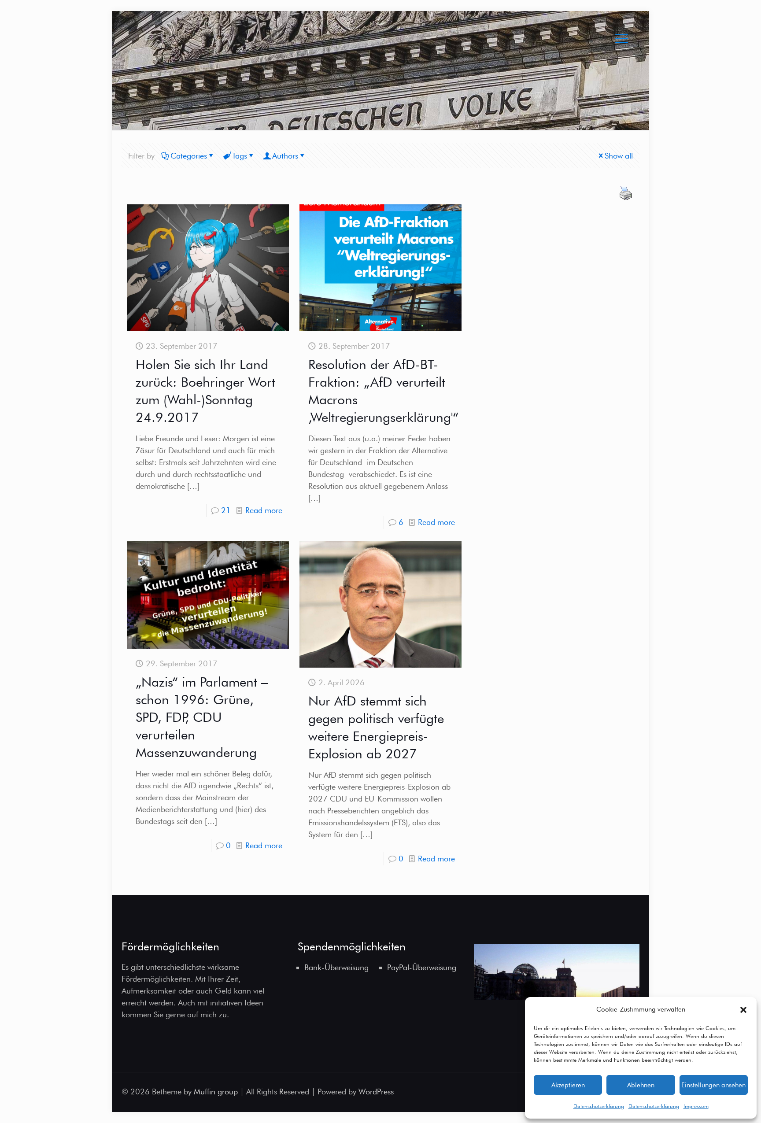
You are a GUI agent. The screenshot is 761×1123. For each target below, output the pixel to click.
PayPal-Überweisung (421, 967)
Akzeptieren (568, 1085)
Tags (239, 155)
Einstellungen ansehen (713, 1085)
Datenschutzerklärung (598, 1106)
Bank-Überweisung (336, 967)
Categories (188, 155)
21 (226, 510)
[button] (743, 1009)
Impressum (696, 1106)
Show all (619, 155)
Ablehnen (640, 1085)
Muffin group (216, 1091)
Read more (263, 510)
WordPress (376, 1091)
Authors (285, 155)
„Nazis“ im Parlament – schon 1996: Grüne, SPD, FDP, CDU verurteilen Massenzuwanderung (202, 717)
